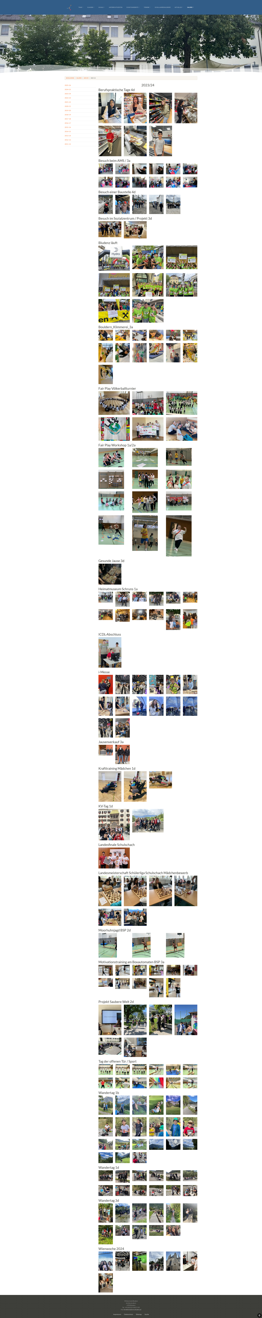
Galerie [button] (190, 7)
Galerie (79, 78)
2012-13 (68, 140)
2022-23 (68, 98)
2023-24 (68, 94)
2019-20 (68, 110)
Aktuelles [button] (178, 7)
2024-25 (68, 89)
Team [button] (80, 7)
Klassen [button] (90, 7)
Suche (147, 1314)
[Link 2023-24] (69, 7)
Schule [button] (101, 7)
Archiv (86, 78)
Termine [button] (147, 7)
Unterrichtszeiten (115, 7)
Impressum (117, 1314)
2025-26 (68, 85)
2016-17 (68, 123)
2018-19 (68, 115)
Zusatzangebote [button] (132, 7)
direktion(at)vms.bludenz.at (132, 1309)
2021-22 (68, 102)
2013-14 (68, 136)
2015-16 (68, 127)
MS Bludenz (70, 78)
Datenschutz (128, 1314)
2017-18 (68, 119)
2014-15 (68, 131)
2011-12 (68, 144)
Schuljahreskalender (163, 7)
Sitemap (139, 1314)
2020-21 (68, 106)
